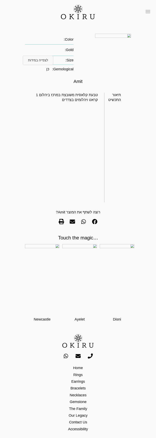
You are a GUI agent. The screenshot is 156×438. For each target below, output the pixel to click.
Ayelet (80, 319)
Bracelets (78, 388)
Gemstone (78, 402)
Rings (78, 375)
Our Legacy (78, 415)
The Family (78, 409)
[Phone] (90, 356)
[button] (148, 12)
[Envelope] (78, 356)
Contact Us (78, 422)
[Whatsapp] (66, 356)
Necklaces (78, 395)
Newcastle (42, 319)
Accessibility (78, 429)
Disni (117, 319)
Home (78, 368)
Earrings (78, 381)
